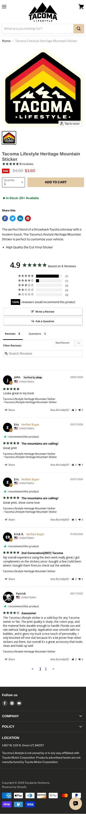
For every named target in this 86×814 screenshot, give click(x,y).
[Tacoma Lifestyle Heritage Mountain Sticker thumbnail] (9, 137)
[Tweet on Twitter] (13, 218)
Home (6, 41)
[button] (74, 410)
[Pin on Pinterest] (28, 218)
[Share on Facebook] (5, 218)
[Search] (78, 28)
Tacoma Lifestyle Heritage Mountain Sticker (29, 399)
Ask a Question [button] (45, 321)
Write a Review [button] (44, 311)
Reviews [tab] (10, 333)
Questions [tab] (35, 333)
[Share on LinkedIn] (20, 218)
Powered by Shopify (14, 787)
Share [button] (11, 410)
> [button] (53, 668)
